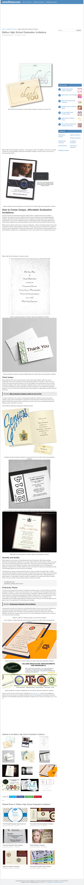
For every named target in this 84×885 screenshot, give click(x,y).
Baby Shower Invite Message (69, 95)
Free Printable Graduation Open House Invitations (16, 824)
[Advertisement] (42, 16)
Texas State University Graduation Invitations (41, 824)
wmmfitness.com (11, 1)
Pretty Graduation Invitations (37, 845)
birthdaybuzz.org (50, 882)
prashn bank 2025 (59, 882)
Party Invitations (27, 2)
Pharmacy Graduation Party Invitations (13, 845)
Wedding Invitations (51, 2)
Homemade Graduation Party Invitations (40, 866)
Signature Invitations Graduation (11, 866)
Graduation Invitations (8, 35)
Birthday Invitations (38, 2)
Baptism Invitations (75, 135)
